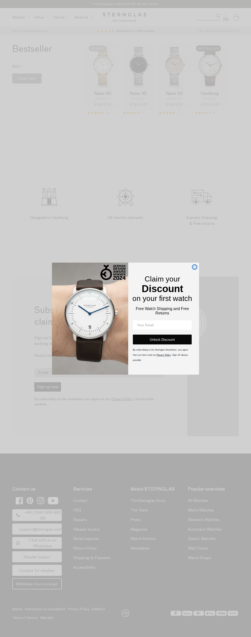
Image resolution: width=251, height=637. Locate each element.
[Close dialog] (194, 267)
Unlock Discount (162, 339)
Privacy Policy (164, 355)
